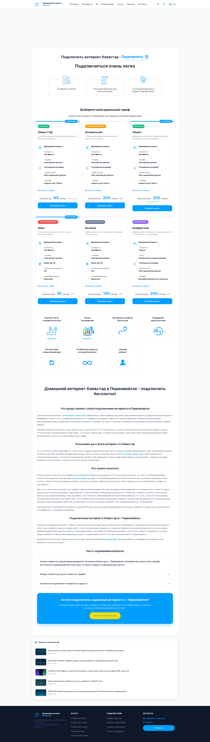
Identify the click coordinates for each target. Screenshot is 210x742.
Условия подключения (116, 727)
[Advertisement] (105, 30)
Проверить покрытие (155, 718)
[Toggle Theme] (158, 4)
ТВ (97, 4)
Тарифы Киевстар (114, 718)
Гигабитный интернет (79, 727)
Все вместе (87, 4)
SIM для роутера (77, 731)
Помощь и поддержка (115, 731)
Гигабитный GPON (78, 718)
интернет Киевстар (75, 415)
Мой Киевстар (109, 539)
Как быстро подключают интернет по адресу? (64, 583)
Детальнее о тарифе (46, 190)
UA (174, 4)
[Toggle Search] (164, 4)
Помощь (131, 4)
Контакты (142, 4)
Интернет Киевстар (41, 725)
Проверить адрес (57, 205)
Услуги (120, 4)
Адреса (149, 722)
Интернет (74, 4)
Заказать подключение (105, 615)
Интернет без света (79, 723)
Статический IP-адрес (80, 736)
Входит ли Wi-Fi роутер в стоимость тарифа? (63, 574)
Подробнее (51, 338)
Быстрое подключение (116, 723)
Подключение (107, 4)
